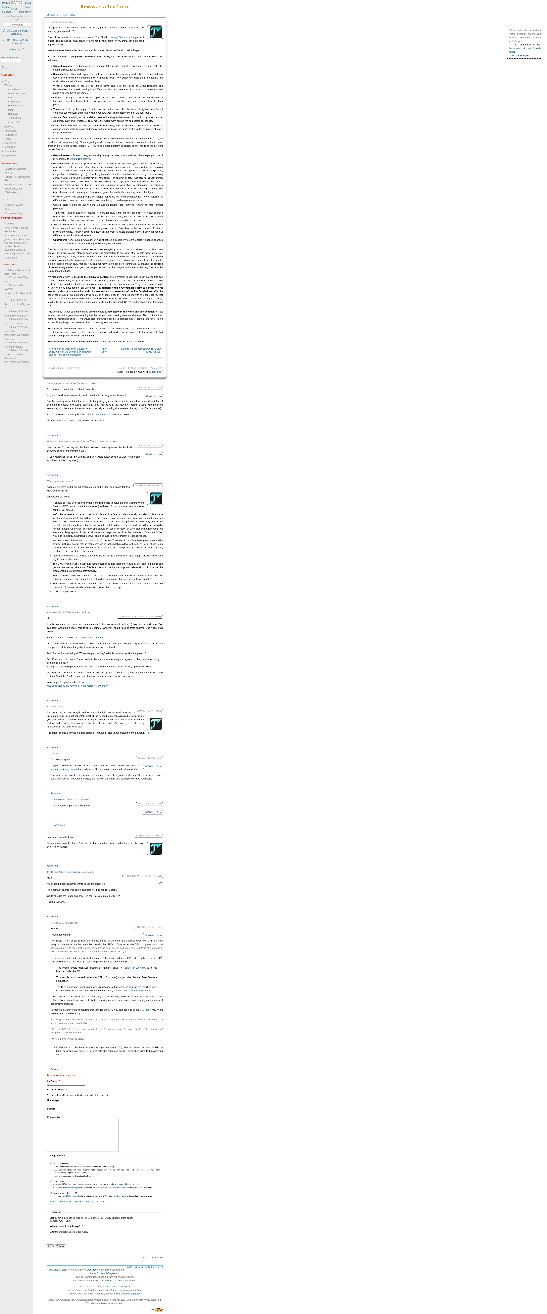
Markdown (58, 1181)
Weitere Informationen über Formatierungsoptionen (77, 1201)
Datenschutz (11, 151)
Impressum (10, 155)
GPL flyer (128, 1051)
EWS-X (12, 97)
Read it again (55, 706)
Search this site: (10, 57)
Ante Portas (14, 89)
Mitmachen (25, 11)
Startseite (51, 15)
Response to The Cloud (105, 6)
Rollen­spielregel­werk (108, 1273)
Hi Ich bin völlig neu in (16, 315)
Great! (55, 753)
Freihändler (14, 101)
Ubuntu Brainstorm (80, 158)
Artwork (8, 126)
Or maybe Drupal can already (71, 799)
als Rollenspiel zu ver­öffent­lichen (118, 1280)
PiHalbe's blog (69, 15)
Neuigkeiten (10, 134)
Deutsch (8, 209)
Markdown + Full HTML (65, 1193)
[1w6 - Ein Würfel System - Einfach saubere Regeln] (14, 9)
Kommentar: (55, 1117)
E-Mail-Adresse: (57, 1089)
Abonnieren (10, 143)
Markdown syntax (73, 1188)
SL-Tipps (7, 11)
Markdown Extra (119, 1188)
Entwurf (143, 368)
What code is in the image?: (66, 1226)
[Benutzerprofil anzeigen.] (156, 37)
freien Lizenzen (111, 1286)
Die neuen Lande (17, 93)
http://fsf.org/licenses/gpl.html (134, 990)
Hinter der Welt (16, 105)
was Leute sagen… (521, 55)
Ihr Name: (53, 1081)
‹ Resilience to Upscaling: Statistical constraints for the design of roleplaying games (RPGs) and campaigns (70, 351)
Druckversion (73, 368)
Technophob (14, 117)
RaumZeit (13, 113)
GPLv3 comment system (99, 414)
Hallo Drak (10, 331)
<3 (5, 281)
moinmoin (56, 769)
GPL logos (145, 1009)
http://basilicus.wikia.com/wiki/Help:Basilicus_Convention (77, 685)
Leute (28, 2)
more (28, 184)
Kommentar (157, 368)
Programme (10, 257)
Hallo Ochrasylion (13, 323)
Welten (6, 7)
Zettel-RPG (14, 122)
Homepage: (53, 1100)
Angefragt (9, 339)
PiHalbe (71, 22)
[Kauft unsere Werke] (17, 33)
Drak (160, 387)
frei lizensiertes (95, 1269)
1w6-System (60, 1269)
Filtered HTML (61, 1163)
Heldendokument (13, 184)
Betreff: (51, 1108)
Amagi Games (119, 37)
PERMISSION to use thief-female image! (70, 872)
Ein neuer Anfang (13, 213)
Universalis (96, 260)
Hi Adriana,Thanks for (64, 922)
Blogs (59, 15)
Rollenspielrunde (13, 346)
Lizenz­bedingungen (129, 1293)
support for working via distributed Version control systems (83, 441)
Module (6, 2)
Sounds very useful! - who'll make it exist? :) (73, 383)
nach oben (104, 350)
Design (121, 368)
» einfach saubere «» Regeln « (16, 18)
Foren (28, 7)
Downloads (10, 130)
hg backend (73, 769)
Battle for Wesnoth (134, 967)
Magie (11, 109)
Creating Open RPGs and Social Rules (69, 612)
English (132, 368)
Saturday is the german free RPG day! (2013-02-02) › (141, 350)
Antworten (52, 435)
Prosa (7, 138)
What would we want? (60, 481)
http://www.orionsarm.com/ (89, 637)
